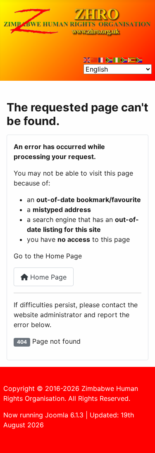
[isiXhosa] (139, 59)
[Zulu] (124, 59)
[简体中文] (94, 59)
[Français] (102, 59)
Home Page (47, 277)
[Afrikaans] (109, 59)
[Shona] (132, 59)
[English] (87, 59)
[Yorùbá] (117, 59)
